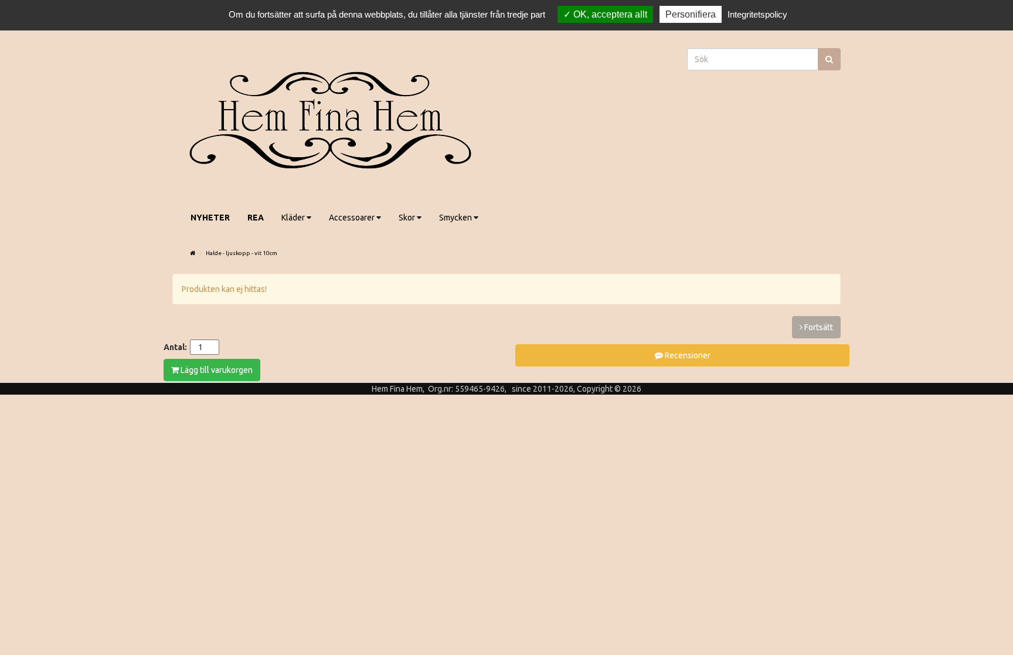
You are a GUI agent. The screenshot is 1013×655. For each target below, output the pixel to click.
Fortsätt (818, 327)
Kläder (294, 217)
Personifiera (690, 14)
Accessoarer (352, 217)
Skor (408, 217)
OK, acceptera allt (609, 14)
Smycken (456, 217)
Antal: (175, 347)
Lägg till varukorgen (216, 370)
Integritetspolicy (757, 14)
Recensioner (687, 355)
